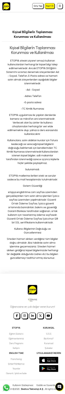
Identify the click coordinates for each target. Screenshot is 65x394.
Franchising (16, 359)
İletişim (16, 348)
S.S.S (48, 334)
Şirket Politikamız (16, 364)
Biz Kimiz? (49, 338)
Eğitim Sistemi (16, 334)
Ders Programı (16, 343)
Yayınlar (16, 368)
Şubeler (49, 348)
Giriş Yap (38, 6)
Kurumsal (48, 343)
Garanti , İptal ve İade (16, 373)
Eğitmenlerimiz (16, 338)
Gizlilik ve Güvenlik (45, 385)
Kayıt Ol (49, 6)
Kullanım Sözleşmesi (23, 385)
